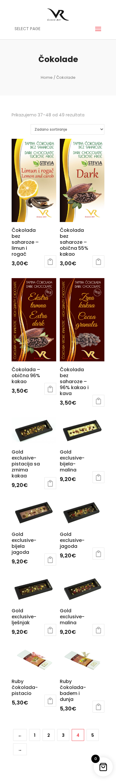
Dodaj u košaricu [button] (50, 261)
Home (47, 77)
